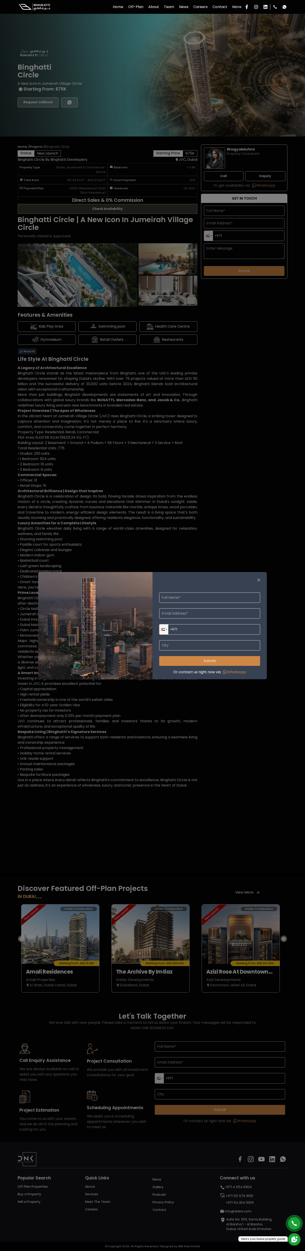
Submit (210, 660)
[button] (164, 629)
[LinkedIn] (265, 7)
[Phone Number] (275, 7)
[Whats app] (284, 7)
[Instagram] (256, 7)
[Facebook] (246, 7)
